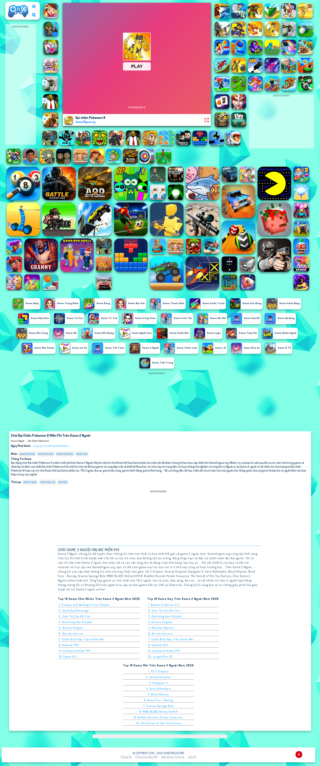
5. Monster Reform (161, 628)
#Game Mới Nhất (27, 454)
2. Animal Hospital (158, 677)
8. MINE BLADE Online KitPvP (158, 711)
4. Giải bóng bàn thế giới (75, 622)
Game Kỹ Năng (30, 482)
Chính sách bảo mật (146, 757)
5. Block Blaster (158, 694)
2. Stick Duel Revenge (74, 610)
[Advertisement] (20, 84)
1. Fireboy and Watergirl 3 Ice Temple (84, 605)
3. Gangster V (158, 683)
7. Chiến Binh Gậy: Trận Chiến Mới (81, 639)
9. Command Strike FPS (75, 651)
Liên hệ (192, 757)
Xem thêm (62, 482)
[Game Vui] (34, 7)
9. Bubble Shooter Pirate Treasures (158, 717)
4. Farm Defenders (158, 688)
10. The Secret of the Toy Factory (158, 723)
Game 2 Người (15, 4)
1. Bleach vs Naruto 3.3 (163, 605)
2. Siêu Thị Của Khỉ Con (164, 610)
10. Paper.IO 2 (68, 656)
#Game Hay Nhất (45, 454)
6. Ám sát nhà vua (71, 633)
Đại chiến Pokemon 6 (38, 440)
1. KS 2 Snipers (158, 671)
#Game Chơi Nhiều (64, 454)
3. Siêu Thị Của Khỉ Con (75, 616)
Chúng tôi (126, 757)
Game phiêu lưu (47, 482)
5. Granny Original (71, 628)
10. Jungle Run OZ (160, 656)
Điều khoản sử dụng (172, 757)
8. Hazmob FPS (69, 645)
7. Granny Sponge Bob (158, 706)
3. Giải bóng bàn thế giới (165, 616)
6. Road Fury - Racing (158, 700)
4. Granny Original (160, 622)
